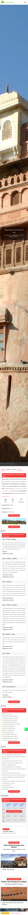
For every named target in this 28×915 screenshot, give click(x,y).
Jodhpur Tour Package (9, 463)
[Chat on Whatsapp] (26, 729)
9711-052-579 (16, 913)
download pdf (14, 236)
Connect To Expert (14, 515)
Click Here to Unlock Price (14, 811)
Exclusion (20, 469)
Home (3, 463)
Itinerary (9, 469)
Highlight (3, 469)
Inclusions (14, 469)
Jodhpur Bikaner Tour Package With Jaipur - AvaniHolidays (8, 2)
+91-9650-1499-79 (8, 831)
